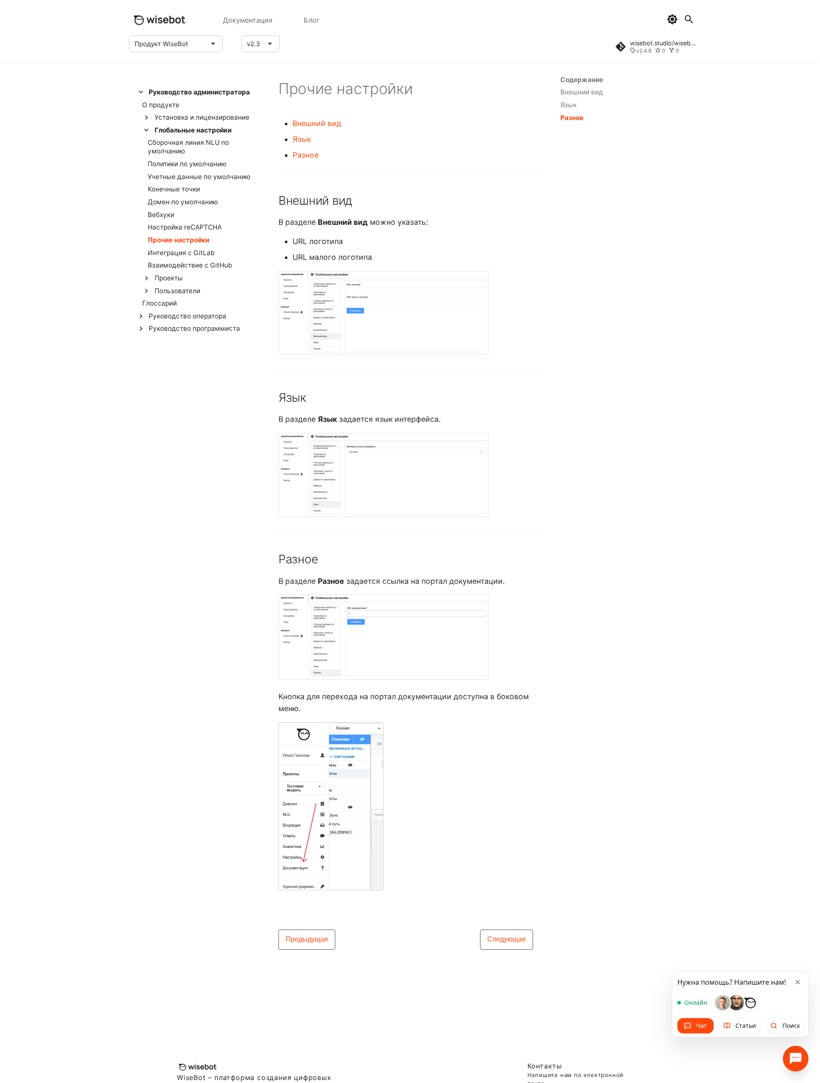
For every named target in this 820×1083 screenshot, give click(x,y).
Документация (247, 20)
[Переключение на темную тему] (672, 19)
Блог (311, 20)
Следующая (506, 939)
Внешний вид (317, 123)
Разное (306, 154)
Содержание (581, 80)
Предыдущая (307, 939)
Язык (302, 139)
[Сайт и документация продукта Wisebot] (158, 19)
